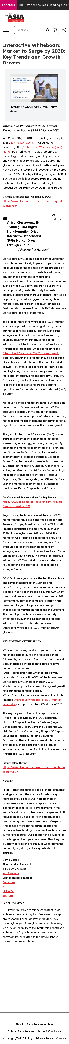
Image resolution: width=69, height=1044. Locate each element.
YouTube (8, 895)
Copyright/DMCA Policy (17, 1038)
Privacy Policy (44, 1038)
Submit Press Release (21, 1031)
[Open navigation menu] (6, 30)
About (19, 1024)
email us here (11, 873)
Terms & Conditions (49, 1031)
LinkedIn (8, 891)
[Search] (48, 30)
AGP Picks (8, 5)
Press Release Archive (39, 1024)
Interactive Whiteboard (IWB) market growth (31, 353)
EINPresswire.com (22, 142)
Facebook (9, 882)
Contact (61, 1038)
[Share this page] (64, 30)
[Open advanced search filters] (55, 30)
